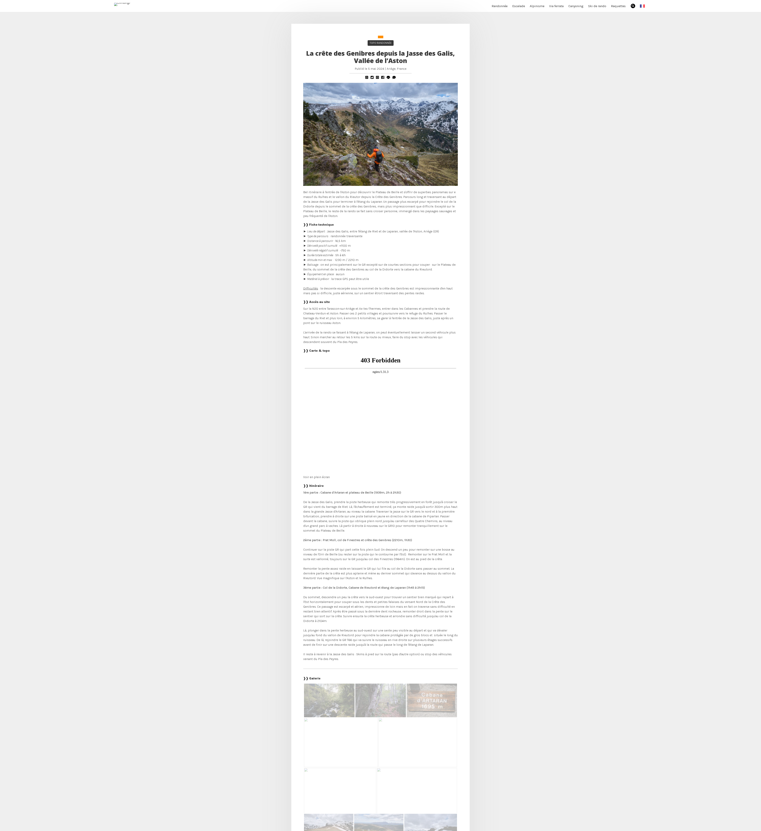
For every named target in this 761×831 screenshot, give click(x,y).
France (401, 69)
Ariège (391, 69)
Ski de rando (597, 6)
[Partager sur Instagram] (377, 77)
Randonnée (500, 6)
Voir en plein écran (316, 477)
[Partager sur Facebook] (382, 77)
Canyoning (575, 6)
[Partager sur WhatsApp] (366, 77)
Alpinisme (537, 6)
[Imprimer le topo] (388, 77)
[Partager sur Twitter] (372, 77)
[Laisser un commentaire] (394, 77)
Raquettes (618, 6)
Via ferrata (556, 6)
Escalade (518, 6)
